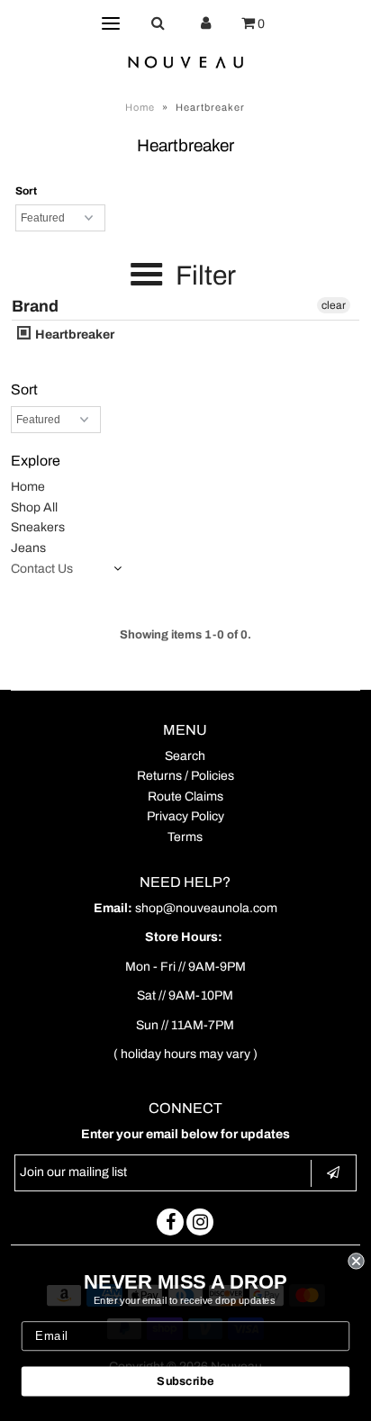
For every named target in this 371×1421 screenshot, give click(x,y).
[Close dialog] (356, 1261)
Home (140, 107)
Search (185, 756)
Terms (185, 837)
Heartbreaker (73, 334)
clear (333, 305)
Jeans (28, 548)
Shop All (34, 507)
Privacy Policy (185, 816)
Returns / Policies (185, 776)
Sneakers (38, 527)
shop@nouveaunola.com (206, 908)
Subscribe (185, 1381)
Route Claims (185, 796)
